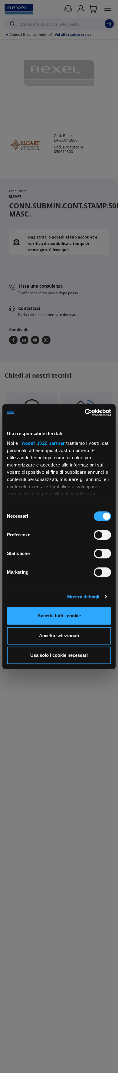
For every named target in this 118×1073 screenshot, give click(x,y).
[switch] (102, 535)
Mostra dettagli (83, 596)
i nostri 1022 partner (42, 443)
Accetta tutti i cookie (59, 615)
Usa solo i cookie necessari (59, 655)
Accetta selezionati (59, 635)
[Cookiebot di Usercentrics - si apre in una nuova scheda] (85, 412)
